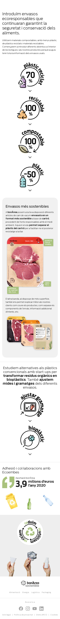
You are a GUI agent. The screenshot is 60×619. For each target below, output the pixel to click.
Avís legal (6, 615)
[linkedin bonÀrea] (41, 608)
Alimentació (14, 592)
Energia (25, 592)
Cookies (54, 615)
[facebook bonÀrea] (21, 608)
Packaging (46, 592)
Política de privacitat (23, 615)
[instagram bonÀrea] (28, 608)
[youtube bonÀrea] (35, 608)
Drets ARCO (41, 615)
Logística (35, 592)
